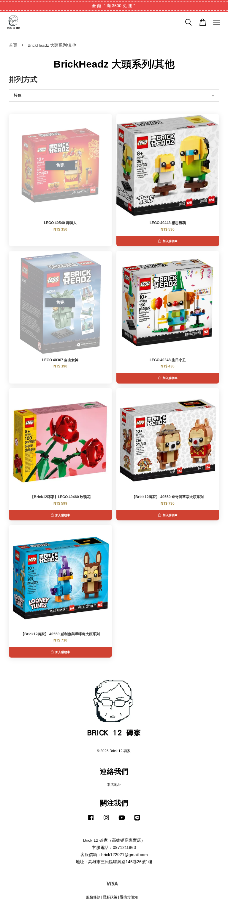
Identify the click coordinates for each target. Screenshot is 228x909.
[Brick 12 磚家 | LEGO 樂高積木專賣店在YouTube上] (122, 821)
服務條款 (93, 897)
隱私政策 (110, 897)
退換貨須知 (129, 897)
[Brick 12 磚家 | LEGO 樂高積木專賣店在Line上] (137, 821)
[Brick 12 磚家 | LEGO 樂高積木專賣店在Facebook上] (91, 821)
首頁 (13, 45)
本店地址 (114, 785)
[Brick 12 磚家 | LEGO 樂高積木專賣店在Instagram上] (106, 821)
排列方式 (23, 79)
